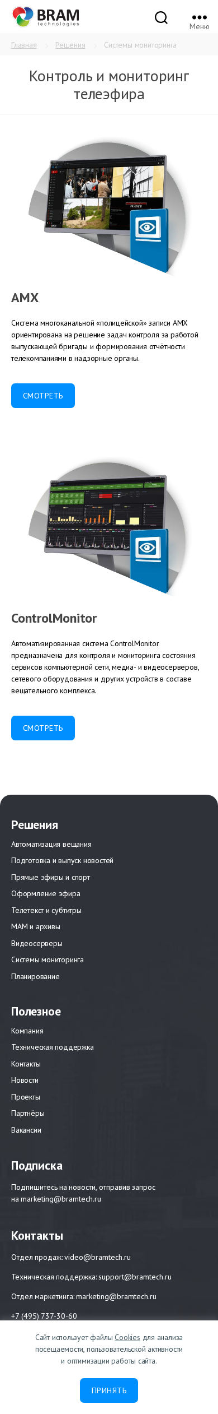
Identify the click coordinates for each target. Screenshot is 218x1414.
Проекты (25, 1097)
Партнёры (27, 1113)
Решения (70, 45)
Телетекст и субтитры (46, 910)
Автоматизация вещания (51, 844)
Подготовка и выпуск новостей (62, 860)
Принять (109, 1390)
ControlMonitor (54, 618)
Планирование (35, 976)
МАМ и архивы (35, 926)
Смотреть (43, 396)
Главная (24, 45)
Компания (27, 1031)
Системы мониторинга (47, 959)
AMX (24, 297)
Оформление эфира (45, 893)
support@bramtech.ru (135, 1277)
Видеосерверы (36, 943)
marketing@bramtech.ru (61, 1199)
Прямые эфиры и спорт (50, 877)
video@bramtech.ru (97, 1257)
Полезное (35, 1011)
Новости (25, 1080)
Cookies (127, 1337)
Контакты (25, 1064)
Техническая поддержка (52, 1047)
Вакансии (26, 1130)
